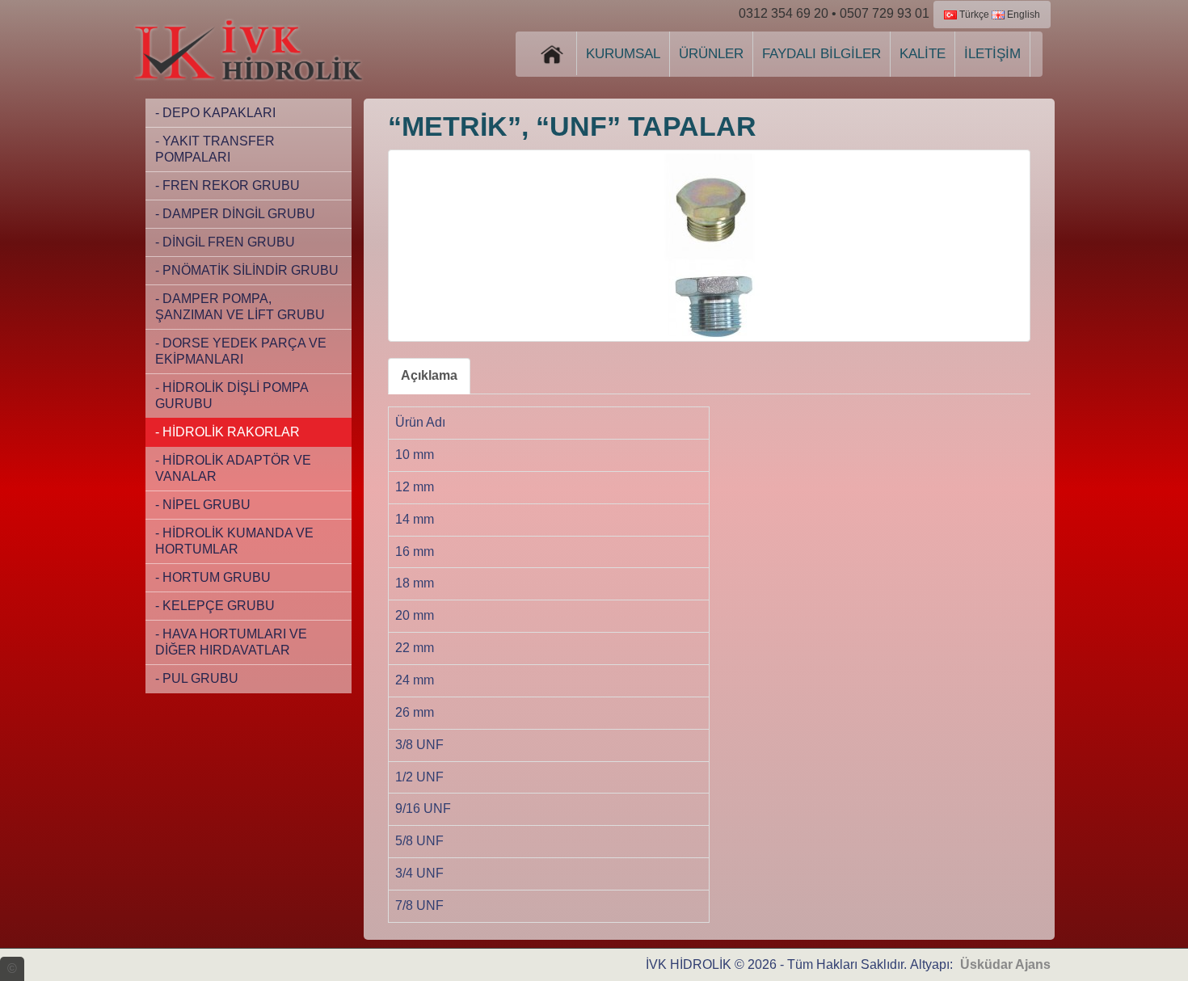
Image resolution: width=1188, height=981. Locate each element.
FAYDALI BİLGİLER (821, 53)
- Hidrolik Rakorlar (227, 432)
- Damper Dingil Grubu (235, 214)
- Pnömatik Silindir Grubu (247, 270)
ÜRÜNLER (711, 53)
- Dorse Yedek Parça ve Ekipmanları (240, 351)
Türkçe (973, 14)
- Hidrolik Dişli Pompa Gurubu (232, 396)
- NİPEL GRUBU (203, 505)
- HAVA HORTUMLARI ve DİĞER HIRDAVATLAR (231, 642)
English (1022, 14)
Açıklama (429, 375)
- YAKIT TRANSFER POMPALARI (215, 149)
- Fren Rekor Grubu (227, 185)
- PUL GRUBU (196, 678)
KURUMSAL (623, 53)
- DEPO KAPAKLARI (215, 113)
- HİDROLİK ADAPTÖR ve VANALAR (233, 468)
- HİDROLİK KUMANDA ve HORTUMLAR (234, 541)
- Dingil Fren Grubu (225, 242)
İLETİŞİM (992, 53)
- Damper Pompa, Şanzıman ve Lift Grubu (240, 307)
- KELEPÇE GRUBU (215, 606)
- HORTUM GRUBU (213, 577)
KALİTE (922, 53)
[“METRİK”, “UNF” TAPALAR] (709, 245)
